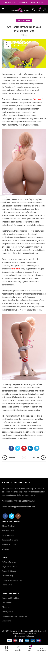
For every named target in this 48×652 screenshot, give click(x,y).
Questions (6, 621)
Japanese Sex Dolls (10, 540)
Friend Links (7, 585)
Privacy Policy (7, 611)
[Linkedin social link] (30, 448)
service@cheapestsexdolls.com (21, 506)
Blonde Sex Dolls (9, 544)
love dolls (15, 268)
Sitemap (5, 549)
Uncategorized (24, 20)
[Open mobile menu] (3, 9)
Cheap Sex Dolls (8, 526)
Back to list (24, 458)
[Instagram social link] (18, 516)
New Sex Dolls (8, 530)
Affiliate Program (9, 562)
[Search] (33, 9)
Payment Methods (9, 566)
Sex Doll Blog (7, 576)
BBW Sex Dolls (8, 535)
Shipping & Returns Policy (12, 580)
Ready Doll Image (9, 571)
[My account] (44, 9)
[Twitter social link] (17, 448)
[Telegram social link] (36, 448)
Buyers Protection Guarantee (14, 616)
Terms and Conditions (11, 598)
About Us (6, 607)
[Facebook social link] (11, 448)
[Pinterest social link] (24, 448)
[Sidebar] (3, 199)
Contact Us (7, 602)
